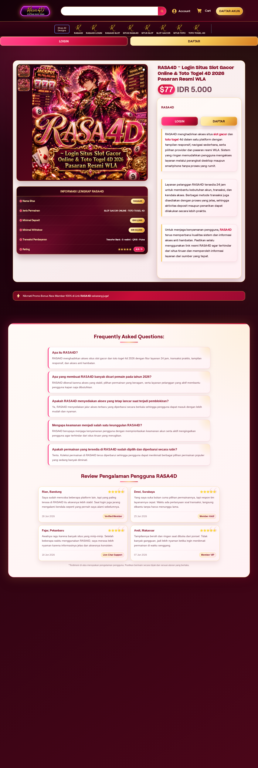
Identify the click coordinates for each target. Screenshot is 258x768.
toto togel (172, 139)
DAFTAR (194, 41)
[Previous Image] (35, 123)
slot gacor (220, 134)
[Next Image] (144, 123)
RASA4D (226, 229)
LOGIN (64, 41)
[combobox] (109, 11)
